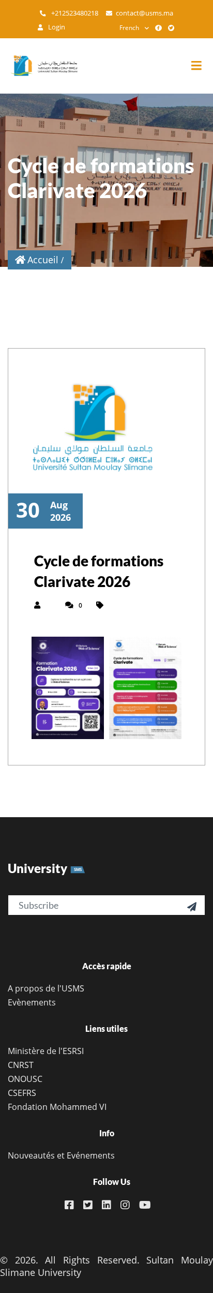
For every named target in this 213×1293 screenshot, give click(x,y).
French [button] (129, 27)
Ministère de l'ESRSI (46, 1051)
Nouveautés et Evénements (61, 1155)
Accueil (42, 259)
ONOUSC (25, 1079)
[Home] (39, 65)
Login (56, 27)
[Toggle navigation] (201, 66)
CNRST (21, 1065)
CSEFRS (22, 1093)
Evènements (32, 1002)
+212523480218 (74, 13)
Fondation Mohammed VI (57, 1106)
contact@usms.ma (144, 13)
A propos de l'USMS (46, 988)
